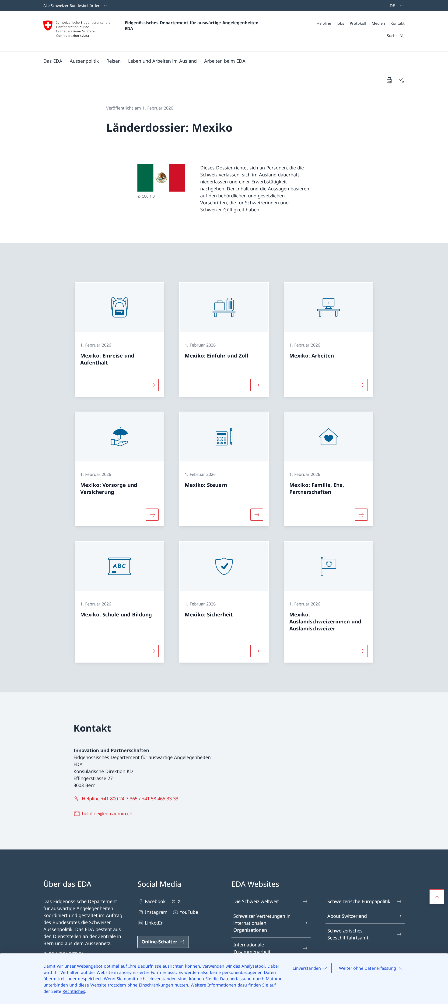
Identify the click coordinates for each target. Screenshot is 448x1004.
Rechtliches (74, 991)
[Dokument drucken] (389, 80)
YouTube (189, 912)
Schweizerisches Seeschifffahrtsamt (347, 934)
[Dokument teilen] (401, 80)
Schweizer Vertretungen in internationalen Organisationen (261, 923)
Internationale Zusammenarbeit (251, 948)
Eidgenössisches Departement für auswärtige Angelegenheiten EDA (192, 25)
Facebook (155, 901)
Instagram (156, 912)
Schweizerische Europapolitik (358, 901)
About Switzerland (347, 916)
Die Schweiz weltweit (256, 901)
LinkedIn (154, 923)
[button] (53, 61)
